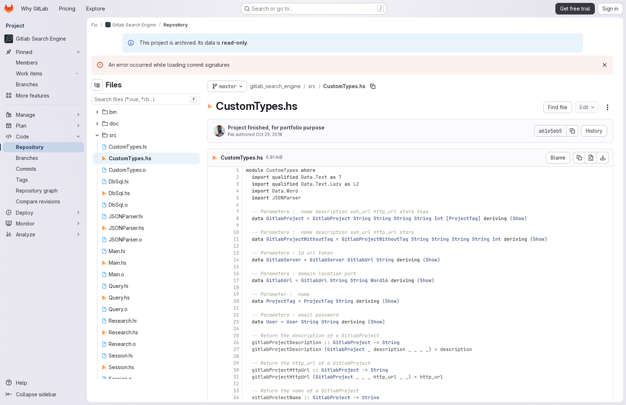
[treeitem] (146, 112)
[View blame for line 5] (213, 197)
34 (236, 397)
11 (236, 239)
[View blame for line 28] (213, 356)
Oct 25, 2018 (269, 134)
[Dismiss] (604, 65)
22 (236, 315)
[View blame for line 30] (213, 370)
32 (236, 384)
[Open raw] (591, 158)
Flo (231, 134)
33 (236, 391)
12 (236, 246)
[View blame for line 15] (213, 266)
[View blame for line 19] (213, 294)
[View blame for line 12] (213, 246)
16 (236, 273)
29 (236, 363)
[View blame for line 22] (213, 314)
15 (236, 267)
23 (236, 322)
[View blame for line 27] (213, 349)
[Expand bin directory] (97, 112)
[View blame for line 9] (213, 225)
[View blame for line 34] (213, 397)
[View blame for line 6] (213, 204)
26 (236, 342)
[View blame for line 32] (213, 383)
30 (236, 370)
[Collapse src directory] (97, 135)
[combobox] (145, 99)
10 (236, 232)
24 (236, 329)
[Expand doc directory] (97, 123)
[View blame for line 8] (213, 218)
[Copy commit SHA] (572, 131)
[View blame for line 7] (213, 211)
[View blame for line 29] (213, 363)
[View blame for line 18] (213, 287)
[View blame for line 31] (213, 376)
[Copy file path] (373, 86)
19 (236, 294)
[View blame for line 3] (213, 184)
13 (236, 253)
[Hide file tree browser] (97, 85)
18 (236, 287)
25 (236, 335)
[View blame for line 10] (213, 232)
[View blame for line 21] (213, 308)
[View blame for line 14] (213, 259)
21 (236, 308)
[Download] (603, 158)
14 (236, 260)
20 (236, 301)
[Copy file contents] (579, 158)
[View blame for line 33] (213, 390)
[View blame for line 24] (213, 328)
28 (236, 356)
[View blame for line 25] (213, 335)
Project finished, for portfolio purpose (276, 127)
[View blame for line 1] (213, 170)
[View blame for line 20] (213, 301)
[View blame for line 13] (213, 252)
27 (236, 349)
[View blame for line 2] (213, 177)
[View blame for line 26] (213, 342)
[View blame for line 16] (213, 273)
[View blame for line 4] (213, 190)
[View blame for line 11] (213, 239)
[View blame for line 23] (213, 321)
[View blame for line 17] (213, 280)
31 (236, 377)
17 (236, 280)
